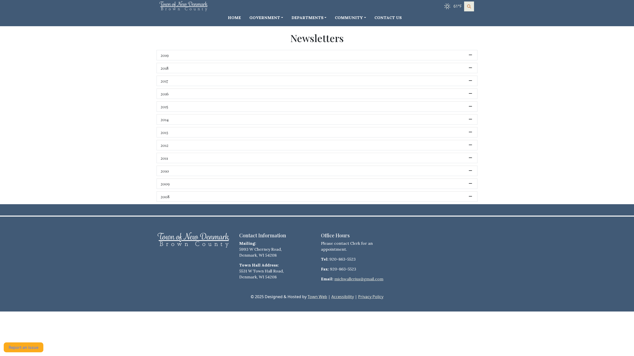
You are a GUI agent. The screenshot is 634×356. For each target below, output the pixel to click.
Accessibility (342, 296)
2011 (164, 158)
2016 (164, 93)
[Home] (184, 6)
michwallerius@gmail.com (358, 278)
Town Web (317, 296)
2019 (164, 55)
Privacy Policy (370, 296)
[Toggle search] (469, 6)
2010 (164, 170)
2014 (164, 119)
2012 (164, 145)
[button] (268, 17)
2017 (164, 80)
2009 (165, 183)
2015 (164, 106)
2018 (164, 68)
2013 (164, 132)
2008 (164, 196)
